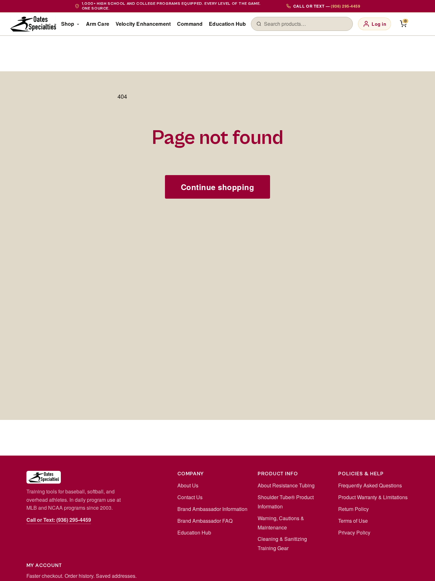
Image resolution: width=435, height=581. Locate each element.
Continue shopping (217, 186)
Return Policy (353, 509)
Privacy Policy (354, 532)
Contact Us (190, 497)
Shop (68, 23)
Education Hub (227, 23)
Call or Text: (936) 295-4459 (58, 519)
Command (190, 23)
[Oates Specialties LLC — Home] (33, 24)
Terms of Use (353, 520)
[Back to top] (419, 569)
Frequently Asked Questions (370, 485)
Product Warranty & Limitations (373, 497)
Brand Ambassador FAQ (204, 520)
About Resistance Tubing (286, 485)
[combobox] (305, 24)
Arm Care (97, 23)
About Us (187, 485)
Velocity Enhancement (143, 23)
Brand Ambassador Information (212, 509)
